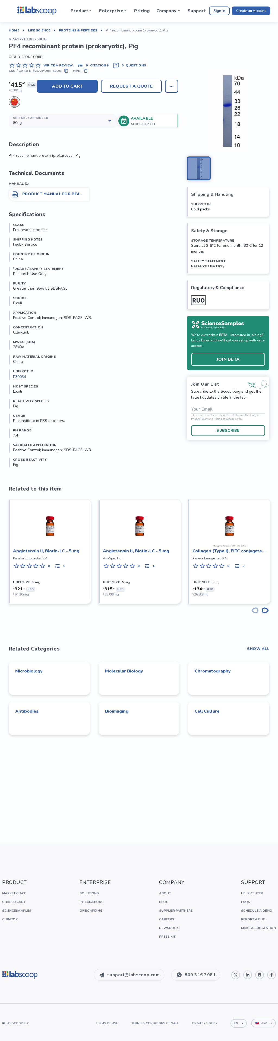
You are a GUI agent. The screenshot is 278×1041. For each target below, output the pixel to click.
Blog (163, 902)
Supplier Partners (176, 910)
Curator (10, 919)
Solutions (89, 893)
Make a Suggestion (258, 928)
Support (197, 11)
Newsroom (169, 928)
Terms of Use (107, 1023)
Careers (166, 919)
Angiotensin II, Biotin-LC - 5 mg (46, 551)
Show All (258, 649)
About (165, 893)
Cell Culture (207, 711)
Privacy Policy (199, 419)
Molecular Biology (124, 671)
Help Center (252, 893)
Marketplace (14, 893)
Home (14, 30)
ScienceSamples (16, 910)
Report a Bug (253, 919)
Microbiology (29, 671)
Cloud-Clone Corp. (26, 57)
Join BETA (228, 359)
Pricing (142, 11)
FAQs (245, 902)
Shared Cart (13, 902)
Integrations (91, 902)
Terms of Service (224, 419)
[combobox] (238, 1023)
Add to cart (67, 86)
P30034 (19, 376)
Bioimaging (116, 711)
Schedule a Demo (256, 910)
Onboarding (91, 910)
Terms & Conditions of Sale (155, 1023)
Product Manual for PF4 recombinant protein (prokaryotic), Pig (50, 194)
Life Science (39, 30)
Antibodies (27, 711)
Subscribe (228, 430)
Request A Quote (131, 86)
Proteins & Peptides (78, 30)
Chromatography (213, 671)
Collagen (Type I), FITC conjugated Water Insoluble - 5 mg (228, 551)
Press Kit (167, 936)
